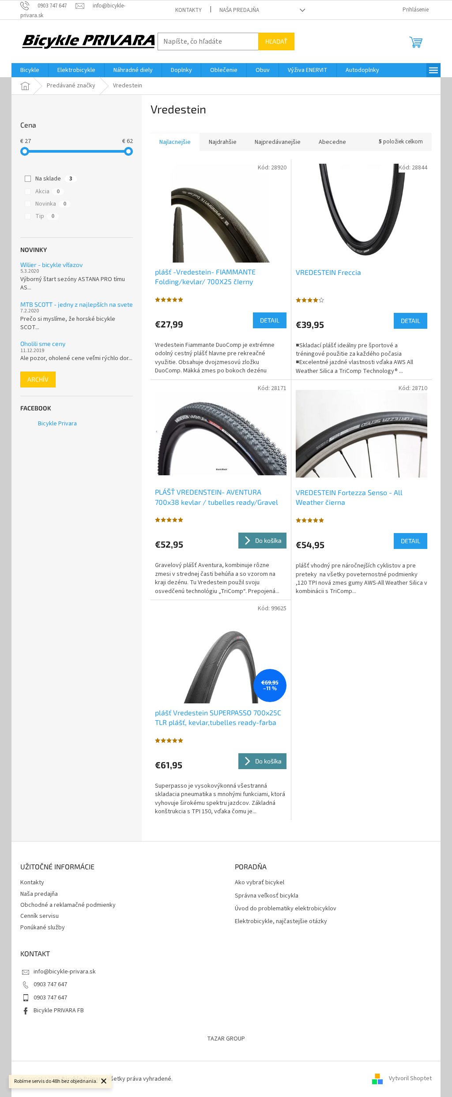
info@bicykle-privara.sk (65, 971)
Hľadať (276, 41)
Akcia (47, 191)
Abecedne (332, 142)
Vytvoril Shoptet (410, 1078)
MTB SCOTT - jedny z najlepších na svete (76, 304)
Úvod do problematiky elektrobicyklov (285, 909)
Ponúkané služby (42, 927)
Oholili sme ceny (42, 343)
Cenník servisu (39, 916)
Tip (44, 216)
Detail (269, 320)
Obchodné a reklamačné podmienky (68, 905)
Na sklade (53, 178)
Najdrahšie (223, 142)
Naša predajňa (239, 10)
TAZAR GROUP (226, 1038)
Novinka (50, 203)
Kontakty (188, 10)
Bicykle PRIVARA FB (59, 1010)
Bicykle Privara (57, 423)
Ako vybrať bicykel (259, 883)
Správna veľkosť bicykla (266, 896)
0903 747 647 (50, 984)
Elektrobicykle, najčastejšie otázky (281, 921)
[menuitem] (29, 70)
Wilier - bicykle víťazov (51, 264)
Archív (38, 379)
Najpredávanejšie (278, 142)
